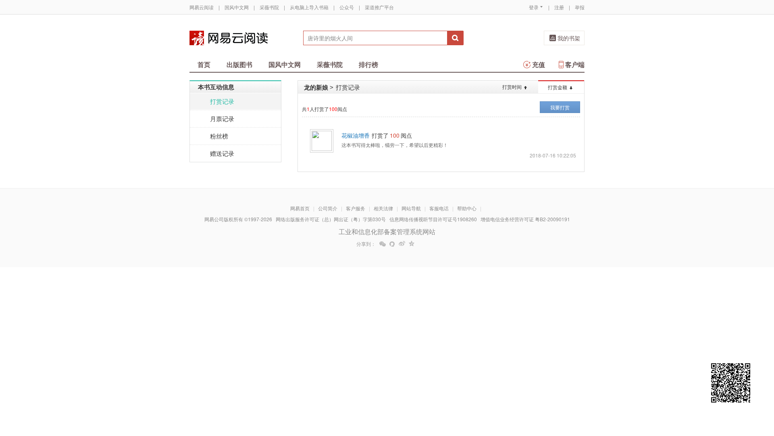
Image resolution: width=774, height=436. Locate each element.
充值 (538, 64)
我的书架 (569, 38)
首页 (204, 64)
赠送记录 (222, 153)
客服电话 (439, 208)
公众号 (346, 7)
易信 (392, 244)
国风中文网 (237, 7)
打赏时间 (512, 86)
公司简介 (327, 208)
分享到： (366, 244)
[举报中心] (607, 389)
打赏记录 (222, 101)
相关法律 (383, 208)
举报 (580, 7)
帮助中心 (466, 208)
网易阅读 (228, 38)
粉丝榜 (219, 136)
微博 (402, 244)
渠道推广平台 (379, 7)
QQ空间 (411, 244)
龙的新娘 (316, 87)
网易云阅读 (201, 7)
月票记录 (222, 118)
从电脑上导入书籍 (309, 7)
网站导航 (411, 208)
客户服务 (355, 208)
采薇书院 (269, 7)
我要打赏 (560, 107)
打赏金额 (557, 87)
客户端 (575, 64)
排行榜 (368, 64)
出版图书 (239, 64)
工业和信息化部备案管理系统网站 (387, 231)
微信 (382, 244)
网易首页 (300, 208)
